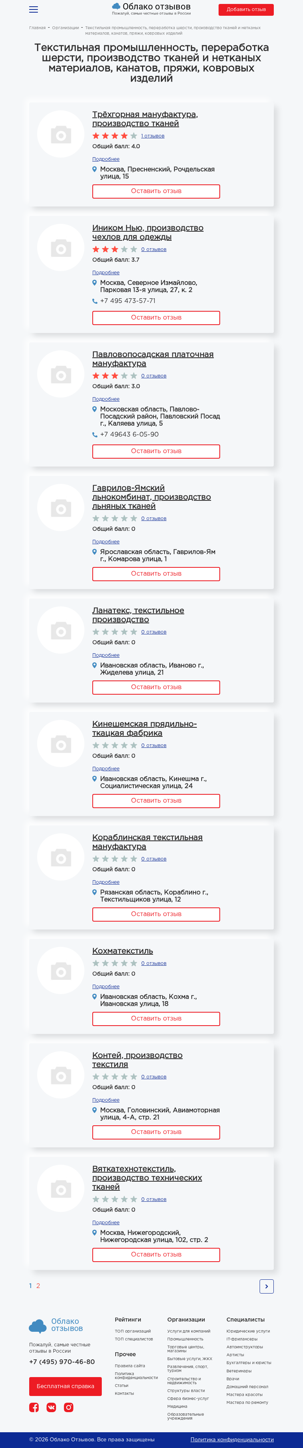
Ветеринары (239, 1371)
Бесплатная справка (65, 1386)
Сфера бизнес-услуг (188, 1399)
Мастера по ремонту (247, 1403)
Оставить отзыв (156, 191)
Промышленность (185, 1339)
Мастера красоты (244, 1395)
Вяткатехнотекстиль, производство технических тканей (147, 1178)
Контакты (124, 1394)
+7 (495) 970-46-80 (62, 1362)
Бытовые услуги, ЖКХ (189, 1359)
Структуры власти (186, 1391)
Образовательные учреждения (185, 1416)
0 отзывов (153, 249)
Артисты (235, 1355)
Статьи (121, 1386)
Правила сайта (130, 1366)
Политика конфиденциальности (136, 1376)
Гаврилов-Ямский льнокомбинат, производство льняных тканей (151, 497)
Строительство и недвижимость (184, 1381)
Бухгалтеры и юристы (248, 1363)
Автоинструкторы (244, 1347)
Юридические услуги (248, 1331)
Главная (37, 28)
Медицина (177, 1407)
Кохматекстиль (122, 951)
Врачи (232, 1379)
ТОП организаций (133, 1331)
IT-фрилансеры (242, 1339)
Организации (65, 28)
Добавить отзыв (246, 9)
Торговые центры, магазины (185, 1349)
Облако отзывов (157, 6)
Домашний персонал (247, 1387)
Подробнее (106, 159)
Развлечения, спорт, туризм (187, 1369)
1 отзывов (153, 136)
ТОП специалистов (134, 1339)
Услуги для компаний (188, 1331)
